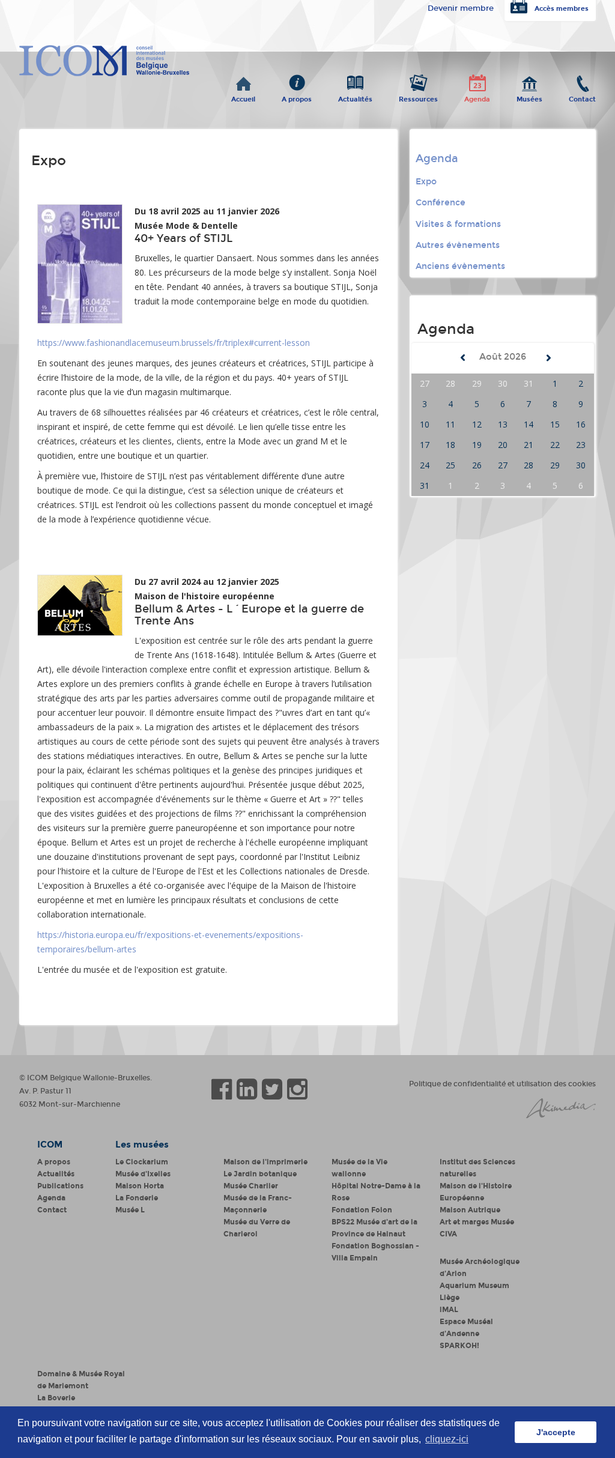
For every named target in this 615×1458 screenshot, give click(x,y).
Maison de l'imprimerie (265, 1162)
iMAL (449, 1309)
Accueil (243, 96)
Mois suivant (549, 357)
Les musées (142, 1144)
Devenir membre (461, 8)
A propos (297, 96)
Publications (60, 1186)
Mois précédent (463, 357)
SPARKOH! (459, 1346)
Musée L (130, 1210)
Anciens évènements (460, 266)
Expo (426, 182)
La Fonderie (136, 1198)
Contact (582, 96)
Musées (529, 96)
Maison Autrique (470, 1210)
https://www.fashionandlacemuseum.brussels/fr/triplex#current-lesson (173, 342)
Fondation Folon (362, 1210)
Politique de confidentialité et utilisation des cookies (502, 1084)
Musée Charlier (250, 1186)
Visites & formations (458, 224)
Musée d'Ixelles (143, 1174)
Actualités (355, 96)
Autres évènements (458, 245)
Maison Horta (139, 1186)
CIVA (448, 1234)
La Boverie (56, 1398)
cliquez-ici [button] (446, 1439)
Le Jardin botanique (260, 1174)
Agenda (477, 96)
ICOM (49, 1144)
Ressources (418, 96)
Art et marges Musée (477, 1222)
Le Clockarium (141, 1162)
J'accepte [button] (555, 1432)
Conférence (440, 203)
